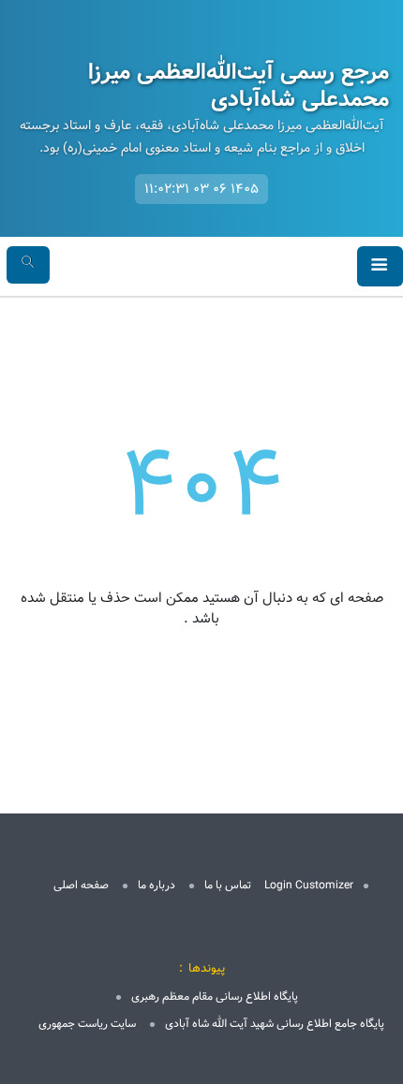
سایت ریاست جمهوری (87, 1024)
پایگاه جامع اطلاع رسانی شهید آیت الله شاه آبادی (274, 1024)
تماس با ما (227, 885)
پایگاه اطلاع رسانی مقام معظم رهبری (214, 996)
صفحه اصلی (81, 885)
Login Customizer (308, 885)
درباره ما (156, 885)
